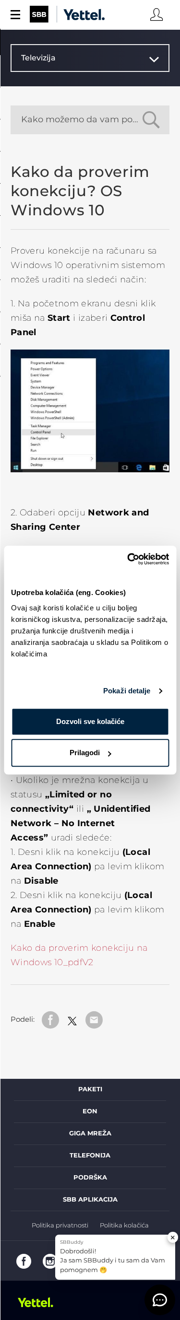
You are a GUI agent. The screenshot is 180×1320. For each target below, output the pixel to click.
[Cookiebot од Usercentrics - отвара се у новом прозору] (128, 559)
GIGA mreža (90, 1133)
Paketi (90, 1089)
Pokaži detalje (126, 691)
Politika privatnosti (60, 1225)
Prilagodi (85, 752)
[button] (159, 1300)
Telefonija (90, 1155)
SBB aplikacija (90, 1199)
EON (90, 1111)
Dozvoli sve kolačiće (90, 721)
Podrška (90, 1177)
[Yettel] (40, 1302)
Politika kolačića (124, 1225)
